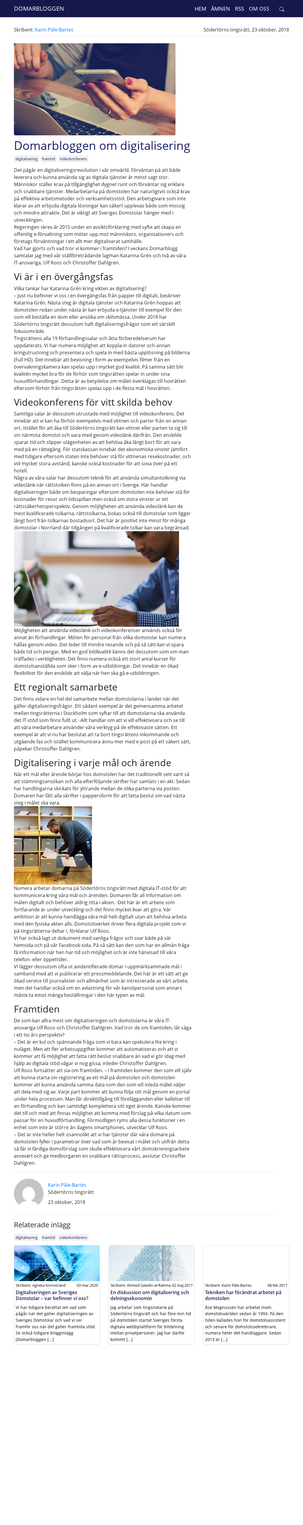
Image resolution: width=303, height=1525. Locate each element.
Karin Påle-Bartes (54, 29)
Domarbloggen (39, 8)
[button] (282, 8)
